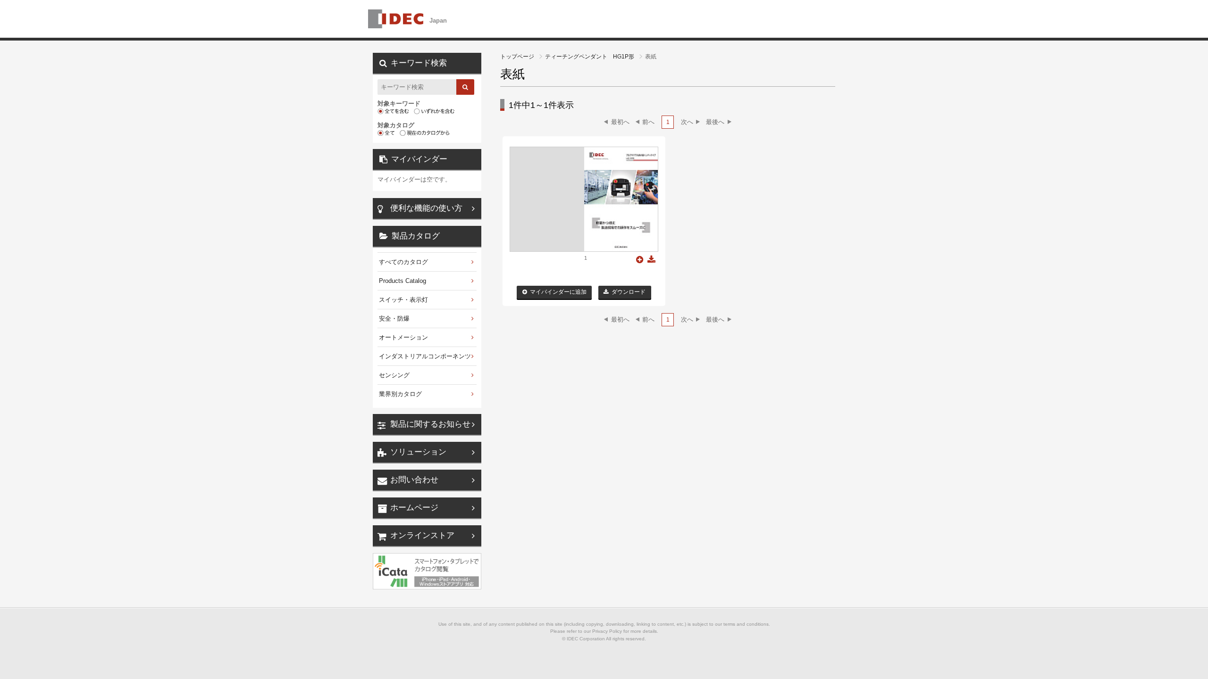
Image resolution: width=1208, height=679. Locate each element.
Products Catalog (402, 280)
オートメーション (403, 337)
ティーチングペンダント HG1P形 (590, 56)
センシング (394, 375)
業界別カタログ (400, 393)
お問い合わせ (414, 479)
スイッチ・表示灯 (403, 299)
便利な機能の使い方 (426, 208)
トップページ (518, 56)
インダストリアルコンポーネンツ (425, 356)
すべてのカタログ (403, 261)
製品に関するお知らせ (430, 424)
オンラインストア (422, 535)
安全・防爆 (394, 318)
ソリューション (418, 451)
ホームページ (414, 507)
